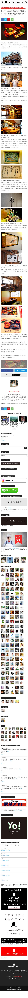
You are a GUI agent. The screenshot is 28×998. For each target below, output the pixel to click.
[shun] (12, 584)
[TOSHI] (21, 584)
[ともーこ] (23, 560)
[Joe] (12, 607)
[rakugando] (21, 736)
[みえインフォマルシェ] (12, 636)
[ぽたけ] (12, 598)
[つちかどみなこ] (17, 584)
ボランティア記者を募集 (12, 548)
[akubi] (12, 626)
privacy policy (3, 957)
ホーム (2, 4)
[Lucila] (7, 603)
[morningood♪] (25, 732)
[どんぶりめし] (17, 732)
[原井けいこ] (3, 650)
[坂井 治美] (12, 621)
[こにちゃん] (7, 593)
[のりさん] (3, 645)
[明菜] (3, 664)
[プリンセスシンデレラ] (7, 575)
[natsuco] (17, 589)
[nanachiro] (3, 584)
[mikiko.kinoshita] (3, 621)
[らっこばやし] (3, 612)
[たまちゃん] (17, 645)
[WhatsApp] (12, 19)
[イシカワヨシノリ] (21, 603)
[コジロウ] (3, 720)
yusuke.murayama (6, 15)
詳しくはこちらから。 (18, 810)
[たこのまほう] (7, 598)
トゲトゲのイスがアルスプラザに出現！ (23, 423)
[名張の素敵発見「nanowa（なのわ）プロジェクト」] (7, 617)
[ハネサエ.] (21, 570)
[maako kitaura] (7, 701)
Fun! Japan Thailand (5, 865)
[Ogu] (10, 728)
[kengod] (10, 732)
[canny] (17, 621)
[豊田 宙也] (6, 736)
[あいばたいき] (21, 664)
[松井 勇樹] (12, 575)
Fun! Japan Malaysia (5, 855)
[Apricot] (17, 701)
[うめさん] (7, 673)
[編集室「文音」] (7, 668)
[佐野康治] (7, 570)
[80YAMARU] (12, 692)
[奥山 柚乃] (21, 682)
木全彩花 (2, 754)
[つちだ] (3, 640)
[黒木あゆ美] (17, 603)
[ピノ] (21, 692)
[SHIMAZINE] (3, 575)
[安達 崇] (3, 631)
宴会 (23, 403)
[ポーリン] (21, 687)
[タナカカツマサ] (21, 645)
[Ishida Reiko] (7, 682)
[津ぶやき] (21, 607)
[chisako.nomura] (3, 687)
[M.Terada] (3, 678)
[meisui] (17, 636)
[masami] (17, 654)
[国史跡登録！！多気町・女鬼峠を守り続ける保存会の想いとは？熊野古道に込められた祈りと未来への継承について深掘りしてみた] (14, 419)
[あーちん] (7, 621)
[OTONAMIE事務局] (2, 728)
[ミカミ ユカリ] (3, 701)
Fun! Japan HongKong (5, 870)
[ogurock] (7, 584)
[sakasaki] (17, 607)
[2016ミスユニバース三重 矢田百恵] (12, 664)
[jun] (7, 589)
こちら (6, 511)
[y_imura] (17, 579)
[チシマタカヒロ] (17, 617)
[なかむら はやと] (7, 645)
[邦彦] (3, 617)
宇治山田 (16, 403)
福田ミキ (2, 763)
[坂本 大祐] (3, 710)
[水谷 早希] (17, 673)
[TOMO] (12, 612)
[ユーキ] (21, 636)
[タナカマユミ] (3, 598)
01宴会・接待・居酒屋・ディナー (13, 7)
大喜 (13, 403)
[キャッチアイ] (12, 673)
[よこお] (13, 736)
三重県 (5, 403)
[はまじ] (12, 570)
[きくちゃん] (3, 607)
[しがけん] (7, 678)
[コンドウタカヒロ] (7, 692)
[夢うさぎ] (7, 631)
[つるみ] (17, 692)
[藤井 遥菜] (12, 650)
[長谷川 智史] (17, 682)
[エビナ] (17, 664)
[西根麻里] (12, 589)
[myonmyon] (7, 640)
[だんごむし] (3, 668)
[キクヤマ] (3, 659)
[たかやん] (21, 589)
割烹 (11, 403)
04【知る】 (20, 7)
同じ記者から (16, 413)
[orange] (21, 575)
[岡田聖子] (3, 570)
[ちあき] (12, 631)
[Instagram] (12, 979)
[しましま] (12, 659)
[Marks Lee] (6, 732)
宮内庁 (20, 403)
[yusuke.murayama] (3, 560)
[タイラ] (7, 636)
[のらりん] (17, 631)
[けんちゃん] (17, 728)
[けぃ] (3, 589)
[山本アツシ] (3, 603)
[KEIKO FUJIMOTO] (12, 654)
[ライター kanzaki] (17, 575)
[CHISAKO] (3, 636)
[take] (6, 740)
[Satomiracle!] (7, 664)
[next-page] (15, 429)
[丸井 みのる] (7, 659)
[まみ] (21, 728)
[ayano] (3, 673)
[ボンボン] (2, 732)
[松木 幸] (12, 603)
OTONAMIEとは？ (17, 987)
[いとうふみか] (21, 668)
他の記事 (10, 413)
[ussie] (3, 654)
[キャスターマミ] (17, 570)
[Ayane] (21, 654)
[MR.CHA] (17, 650)
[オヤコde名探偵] (17, 687)
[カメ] (7, 687)
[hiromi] (21, 579)
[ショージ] (21, 626)
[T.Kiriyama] (21, 631)
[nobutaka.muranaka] (21, 673)
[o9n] (3, 682)
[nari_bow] (16, 560)
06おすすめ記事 (22, 8)
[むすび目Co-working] (3, 692)
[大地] (17, 736)
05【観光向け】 (10, 8)
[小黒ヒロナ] (7, 579)
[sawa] (21, 598)
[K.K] (17, 678)
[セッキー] (21, 621)
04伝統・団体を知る (4, 8)
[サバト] (7, 612)
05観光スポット (16, 8)
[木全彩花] (21, 617)
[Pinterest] (8, 19)
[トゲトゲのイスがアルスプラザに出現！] (23, 419)
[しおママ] (12, 579)
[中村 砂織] (12, 678)
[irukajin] (2, 740)
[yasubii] (7, 607)
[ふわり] (21, 650)
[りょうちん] (7, 626)
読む (8, 751)
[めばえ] (12, 682)
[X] (5, 19)
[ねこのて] (10, 736)
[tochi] (21, 612)
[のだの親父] (2, 736)
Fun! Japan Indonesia (5, 850)
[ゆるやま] (17, 626)
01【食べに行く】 (7, 4)
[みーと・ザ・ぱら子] (17, 593)
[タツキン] (12, 617)
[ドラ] (10, 740)
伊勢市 (8, 403)
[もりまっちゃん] (21, 593)
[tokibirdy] (3, 626)
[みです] (21, 678)
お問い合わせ (10, 987)
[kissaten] (12, 640)
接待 (25, 403)
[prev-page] (13, 429)
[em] (12, 687)
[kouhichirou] (25, 728)
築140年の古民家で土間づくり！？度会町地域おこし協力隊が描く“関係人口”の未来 (5, 424)
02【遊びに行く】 (4, 421)
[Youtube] (18, 979)
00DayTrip (12, 421)
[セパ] (3, 593)
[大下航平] (21, 640)
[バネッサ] (6, 728)
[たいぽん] (17, 640)
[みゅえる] (7, 654)
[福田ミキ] (10, 560)
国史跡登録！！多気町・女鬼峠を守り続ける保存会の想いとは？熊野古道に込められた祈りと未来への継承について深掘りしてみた (14, 424)
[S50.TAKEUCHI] (17, 612)
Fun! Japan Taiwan (5, 860)
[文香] (12, 668)
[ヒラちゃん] (25, 736)
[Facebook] (2, 19)
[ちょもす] (21, 659)
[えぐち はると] (17, 598)
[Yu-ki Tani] (17, 659)
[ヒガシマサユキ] (12, 701)
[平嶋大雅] (12, 645)
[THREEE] (21, 732)
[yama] (7, 650)
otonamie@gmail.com (17, 976)
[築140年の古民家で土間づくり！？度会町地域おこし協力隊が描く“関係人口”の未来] (5, 419)
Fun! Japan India (4, 880)
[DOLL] (12, 593)
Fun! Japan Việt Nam (5, 875)
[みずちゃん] (17, 668)
